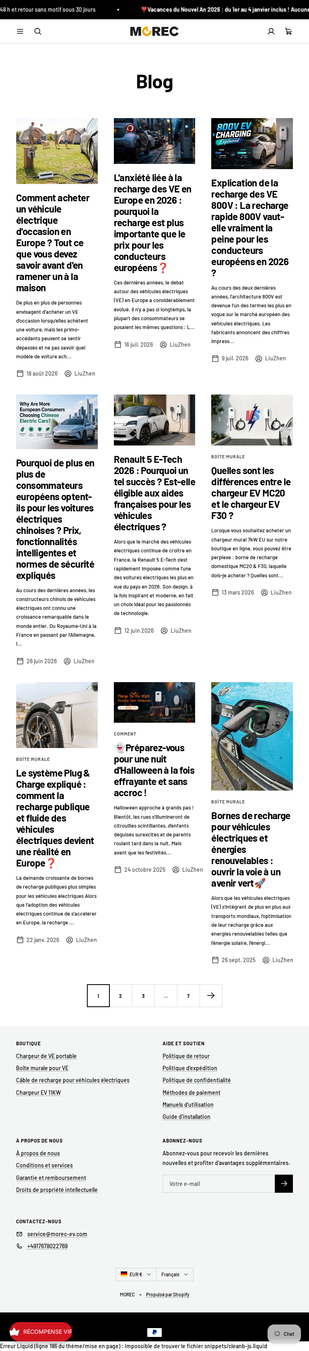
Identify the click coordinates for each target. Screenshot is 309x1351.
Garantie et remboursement (51, 1177)
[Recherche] (38, 31)
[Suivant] (211, 995)
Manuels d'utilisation (188, 1104)
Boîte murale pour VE (42, 1068)
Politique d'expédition (190, 1068)
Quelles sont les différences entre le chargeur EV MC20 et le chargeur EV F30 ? (250, 492)
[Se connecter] (271, 31)
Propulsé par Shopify (168, 1294)
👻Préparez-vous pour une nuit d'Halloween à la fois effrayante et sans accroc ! (154, 770)
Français (170, 1274)
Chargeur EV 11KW (38, 1092)
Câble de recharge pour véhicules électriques (73, 1080)
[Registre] (284, 1184)
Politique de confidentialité (197, 1080)
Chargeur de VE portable (46, 1056)
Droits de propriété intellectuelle (57, 1189)
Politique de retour (186, 1056)
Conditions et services (44, 1165)
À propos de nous (38, 1153)
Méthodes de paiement (191, 1092)
